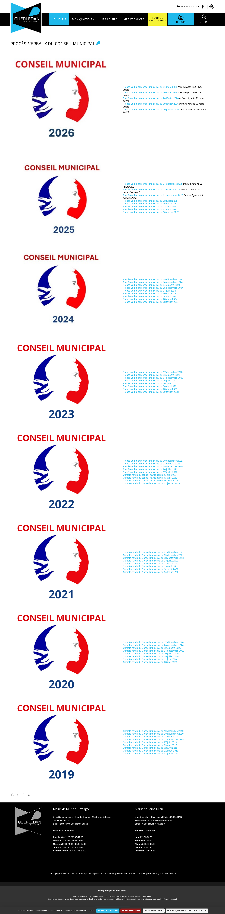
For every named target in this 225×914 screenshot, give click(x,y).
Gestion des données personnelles (111, 873)
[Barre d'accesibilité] (212, 6)
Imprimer (12, 794)
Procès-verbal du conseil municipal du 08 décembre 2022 (153, 460)
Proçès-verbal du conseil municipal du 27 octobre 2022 (151, 463)
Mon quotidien (83, 19)
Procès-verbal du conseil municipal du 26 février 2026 (151, 98)
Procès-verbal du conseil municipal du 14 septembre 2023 (153, 378)
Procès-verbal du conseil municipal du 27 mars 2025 (150, 209)
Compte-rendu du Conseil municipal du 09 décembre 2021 (153, 555)
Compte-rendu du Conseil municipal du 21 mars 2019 (150, 750)
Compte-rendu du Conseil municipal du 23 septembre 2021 (153, 558)
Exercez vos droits (137, 873)
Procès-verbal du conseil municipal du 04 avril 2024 (149, 296)
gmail (18, 794)
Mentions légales (155, 873)
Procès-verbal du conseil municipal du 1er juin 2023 (150, 383)
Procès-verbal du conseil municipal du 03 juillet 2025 (150, 201)
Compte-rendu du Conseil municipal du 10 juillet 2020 (151, 653)
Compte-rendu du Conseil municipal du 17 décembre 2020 (153, 642)
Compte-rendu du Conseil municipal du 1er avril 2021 (150, 569)
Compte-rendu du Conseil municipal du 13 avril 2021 (150, 566)
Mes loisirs (109, 19)
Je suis (181, 22)
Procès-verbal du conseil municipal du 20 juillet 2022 (150, 469)
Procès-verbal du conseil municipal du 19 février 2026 (151, 104)
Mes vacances (134, 19)
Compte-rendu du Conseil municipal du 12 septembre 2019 (153, 739)
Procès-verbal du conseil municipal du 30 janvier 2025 (151, 212)
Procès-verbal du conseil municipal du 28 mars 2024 (150, 299)
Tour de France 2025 (157, 19)
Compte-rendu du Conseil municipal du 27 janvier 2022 (151, 483)
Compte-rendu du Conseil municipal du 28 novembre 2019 (153, 733)
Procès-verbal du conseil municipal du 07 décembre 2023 (153, 372)
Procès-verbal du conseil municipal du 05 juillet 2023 (150, 380)
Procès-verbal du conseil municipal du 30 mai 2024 (149, 293)
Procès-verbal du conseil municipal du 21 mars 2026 (150, 87)
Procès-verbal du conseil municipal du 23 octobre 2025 (151, 189)
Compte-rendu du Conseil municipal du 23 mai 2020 (150, 662)
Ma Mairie (58, 19)
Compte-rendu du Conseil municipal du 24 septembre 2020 (153, 651)
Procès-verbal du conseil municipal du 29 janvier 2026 (151, 109)
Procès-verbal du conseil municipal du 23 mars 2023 (150, 389)
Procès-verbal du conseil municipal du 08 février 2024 (151, 302)
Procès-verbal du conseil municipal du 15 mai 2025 (149, 203)
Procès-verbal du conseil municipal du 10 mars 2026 (150, 92)
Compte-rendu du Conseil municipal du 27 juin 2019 (150, 742)
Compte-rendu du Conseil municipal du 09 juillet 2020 (151, 656)
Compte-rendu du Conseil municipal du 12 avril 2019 (150, 748)
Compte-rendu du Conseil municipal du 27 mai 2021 (150, 563)
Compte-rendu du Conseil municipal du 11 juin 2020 (150, 659)
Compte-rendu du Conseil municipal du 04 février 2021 (151, 572)
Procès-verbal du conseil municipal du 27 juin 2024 (149, 290)
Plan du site (170, 873)
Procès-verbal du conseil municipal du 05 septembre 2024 (153, 288)
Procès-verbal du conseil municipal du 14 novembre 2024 (153, 282)
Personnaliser (153, 910)
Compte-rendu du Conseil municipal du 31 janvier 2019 (151, 753)
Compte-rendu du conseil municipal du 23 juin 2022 (149, 475)
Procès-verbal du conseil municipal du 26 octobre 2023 (151, 375)
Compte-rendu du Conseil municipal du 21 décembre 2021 (153, 552)
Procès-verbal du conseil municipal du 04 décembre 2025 (153, 184)
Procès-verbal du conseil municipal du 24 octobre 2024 (151, 285)
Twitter (29, 794)
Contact (90, 873)
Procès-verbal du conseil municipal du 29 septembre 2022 (153, 466)
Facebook (23, 794)
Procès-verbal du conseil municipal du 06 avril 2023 (149, 386)
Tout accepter (108, 910)
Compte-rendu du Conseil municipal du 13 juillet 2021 (151, 560)
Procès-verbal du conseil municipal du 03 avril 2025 (149, 206)
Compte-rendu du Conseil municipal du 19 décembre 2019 (153, 731)
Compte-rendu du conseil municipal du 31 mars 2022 (150, 480)
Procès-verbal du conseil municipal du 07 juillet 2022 (150, 472)
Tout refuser (131, 910)
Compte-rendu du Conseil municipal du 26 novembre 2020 (153, 645)
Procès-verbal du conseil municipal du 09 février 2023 (151, 392)
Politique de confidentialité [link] (187, 910)
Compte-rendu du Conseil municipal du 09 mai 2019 (150, 745)
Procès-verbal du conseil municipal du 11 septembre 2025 (153, 195)
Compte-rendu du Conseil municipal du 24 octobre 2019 (152, 736)
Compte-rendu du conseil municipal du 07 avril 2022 (150, 477)
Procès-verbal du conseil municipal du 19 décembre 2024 (153, 279)
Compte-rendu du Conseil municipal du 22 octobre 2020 (152, 648)
